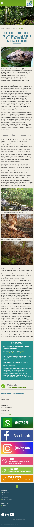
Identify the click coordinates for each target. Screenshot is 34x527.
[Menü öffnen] (2, 3)
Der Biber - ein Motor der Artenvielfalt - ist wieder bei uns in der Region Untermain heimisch (17, 37)
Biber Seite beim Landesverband (16, 387)
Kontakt (4, 505)
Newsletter (4, 507)
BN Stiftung (5, 497)
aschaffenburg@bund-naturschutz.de (11, 414)
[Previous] (4, 15)
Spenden (4, 495)
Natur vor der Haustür (11, 28)
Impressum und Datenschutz (17, 519)
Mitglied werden (6, 492)
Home (2, 28)
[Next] (30, 15)
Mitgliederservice (6, 510)
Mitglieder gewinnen (7, 499)
